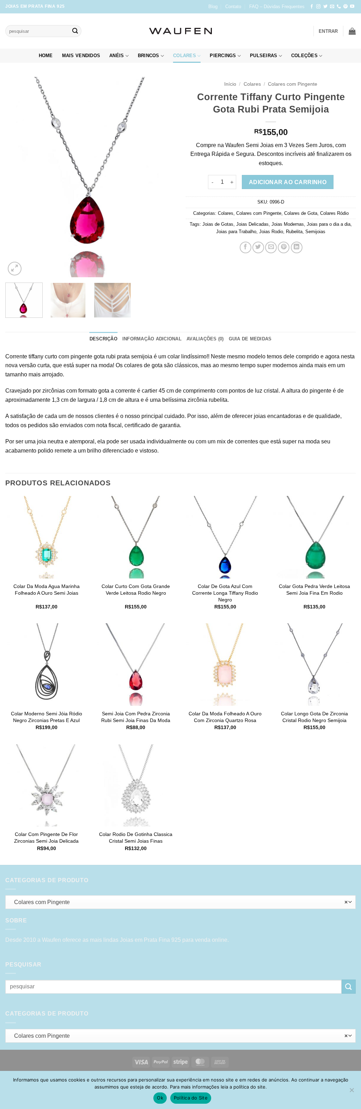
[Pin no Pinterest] (283, 247)
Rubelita (294, 231)
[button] (328, 31)
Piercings (223, 55)
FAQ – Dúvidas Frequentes (277, 6)
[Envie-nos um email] (332, 6)
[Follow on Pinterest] (345, 6)
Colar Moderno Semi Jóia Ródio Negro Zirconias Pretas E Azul (46, 717)
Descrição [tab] (103, 338)
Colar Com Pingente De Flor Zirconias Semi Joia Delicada (46, 837)
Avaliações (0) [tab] (205, 338)
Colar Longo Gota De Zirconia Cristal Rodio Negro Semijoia (314, 717)
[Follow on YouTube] (352, 6)
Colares (184, 55)
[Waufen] (180, 31)
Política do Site (191, 1098)
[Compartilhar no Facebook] (245, 247)
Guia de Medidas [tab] (250, 338)
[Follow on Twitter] (325, 6)
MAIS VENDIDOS (81, 55)
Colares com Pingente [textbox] (179, 902)
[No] (351, 1092)
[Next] (163, 177)
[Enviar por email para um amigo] (271, 247)
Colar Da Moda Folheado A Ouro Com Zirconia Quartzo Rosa (225, 717)
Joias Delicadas (252, 224)
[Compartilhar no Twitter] (258, 247)
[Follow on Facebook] (312, 6)
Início (230, 84)
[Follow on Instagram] (318, 6)
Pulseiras (263, 55)
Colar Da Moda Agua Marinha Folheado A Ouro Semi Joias (46, 589)
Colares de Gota (300, 213)
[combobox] (180, 902)
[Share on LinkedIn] (296, 247)
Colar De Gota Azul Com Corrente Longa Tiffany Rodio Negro (225, 592)
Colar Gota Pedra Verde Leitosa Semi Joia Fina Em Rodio (314, 589)
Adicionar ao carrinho (288, 182)
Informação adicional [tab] (152, 338)
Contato (233, 6)
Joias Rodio (271, 231)
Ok (160, 1098)
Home (46, 55)
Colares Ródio (334, 213)
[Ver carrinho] (352, 31)
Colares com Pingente (292, 84)
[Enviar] (75, 31)
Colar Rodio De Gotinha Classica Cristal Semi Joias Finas (135, 837)
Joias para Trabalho (236, 231)
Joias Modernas (287, 224)
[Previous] (17, 177)
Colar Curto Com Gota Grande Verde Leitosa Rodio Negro (136, 589)
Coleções (304, 55)
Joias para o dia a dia (328, 224)
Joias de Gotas (217, 224)
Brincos (148, 55)
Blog (213, 6)
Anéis (116, 55)
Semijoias (315, 231)
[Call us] (339, 6)
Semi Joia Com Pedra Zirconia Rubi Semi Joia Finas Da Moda (135, 717)
